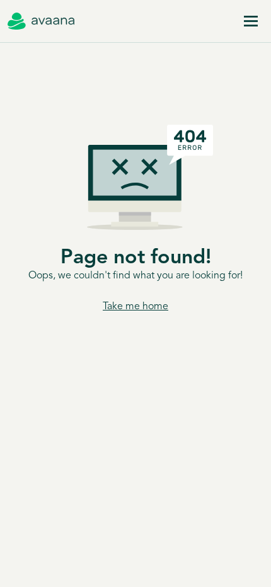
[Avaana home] (41, 21)
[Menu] (250, 21)
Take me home (135, 307)
